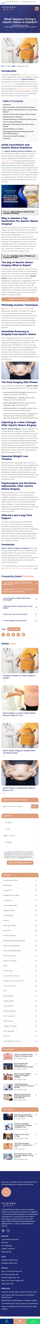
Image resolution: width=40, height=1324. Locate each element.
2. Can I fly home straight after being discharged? (16, 599)
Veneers (6, 920)
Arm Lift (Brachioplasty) (11, 946)
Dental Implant (8, 915)
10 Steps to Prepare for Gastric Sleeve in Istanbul (19, 677)
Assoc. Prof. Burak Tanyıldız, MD (12, 1281)
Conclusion (6, 138)
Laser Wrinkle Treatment (12, 1041)
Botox (5, 966)
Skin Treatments (9, 1016)
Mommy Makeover (9, 936)
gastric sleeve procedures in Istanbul (18, 309)
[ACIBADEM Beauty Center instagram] (8, 1230)
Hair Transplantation (10, 905)
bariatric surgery (31, 75)
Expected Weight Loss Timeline (13, 129)
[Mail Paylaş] (23, 634)
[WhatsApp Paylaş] (18, 634)
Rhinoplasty (7, 885)
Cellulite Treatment (10, 1026)
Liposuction (7, 890)
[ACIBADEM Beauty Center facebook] (3, 1230)
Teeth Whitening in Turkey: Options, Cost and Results (19, 1304)
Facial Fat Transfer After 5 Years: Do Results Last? (19, 1292)
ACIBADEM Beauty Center (20, 25)
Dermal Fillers (8, 971)
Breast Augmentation (10, 880)
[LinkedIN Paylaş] (13, 634)
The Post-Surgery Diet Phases (12, 122)
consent (9, 852)
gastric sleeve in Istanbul (25, 89)
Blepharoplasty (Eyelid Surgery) (14, 941)
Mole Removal (8, 1021)
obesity (22, 75)
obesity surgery (28, 568)
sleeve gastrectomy (8, 84)
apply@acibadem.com (29, 2)
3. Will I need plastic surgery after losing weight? (17, 607)
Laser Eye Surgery (9, 925)
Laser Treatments (9, 986)
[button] (37, 8)
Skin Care (6, 1036)
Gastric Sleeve (14, 629)
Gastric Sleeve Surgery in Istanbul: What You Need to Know (19, 752)
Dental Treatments (10, 961)
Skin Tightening (8, 1031)
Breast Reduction (9, 956)
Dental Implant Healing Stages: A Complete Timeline (19, 1300)
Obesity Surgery (9, 910)
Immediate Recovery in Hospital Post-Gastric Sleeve (20, 119)
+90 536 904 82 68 (12, 2)
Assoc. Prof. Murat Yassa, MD (11, 1271)
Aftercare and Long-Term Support (14, 136)
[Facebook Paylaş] (3, 634)
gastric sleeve (26, 235)
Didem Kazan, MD (7, 1284)
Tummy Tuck (7, 900)
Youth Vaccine (8, 1006)
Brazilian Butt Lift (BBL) (11, 895)
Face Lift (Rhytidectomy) (12, 951)
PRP (4, 991)
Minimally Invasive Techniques (13, 117)
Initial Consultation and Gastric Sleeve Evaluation (19, 107)
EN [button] (4, 3)
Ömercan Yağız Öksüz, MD (10, 1278)
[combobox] (7, 836)
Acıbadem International (9, 1260)
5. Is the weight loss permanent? (15, 621)
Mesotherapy (8, 996)
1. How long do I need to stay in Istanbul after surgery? (17, 583)
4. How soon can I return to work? (15, 614)
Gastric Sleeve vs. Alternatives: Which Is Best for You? (19, 789)
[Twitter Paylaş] (8, 634)
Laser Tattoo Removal (11, 976)
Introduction (7, 104)
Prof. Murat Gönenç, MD (9, 1274)
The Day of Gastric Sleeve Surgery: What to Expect (19, 114)
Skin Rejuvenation (9, 1011)
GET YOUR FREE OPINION (19, 863)
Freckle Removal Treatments (13, 981)
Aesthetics (7, 931)
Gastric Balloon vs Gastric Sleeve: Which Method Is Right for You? (19, 714)
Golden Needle (8, 1001)
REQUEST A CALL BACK (18, 299)
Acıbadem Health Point (9, 1263)
